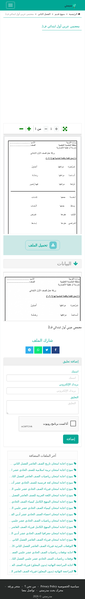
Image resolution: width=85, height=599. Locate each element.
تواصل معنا (28, 590)
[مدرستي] (71, 5)
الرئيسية (73, 14)
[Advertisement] (42, 76)
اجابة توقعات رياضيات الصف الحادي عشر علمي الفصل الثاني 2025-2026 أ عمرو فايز (41, 552)
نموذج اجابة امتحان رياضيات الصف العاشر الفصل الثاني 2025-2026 (41, 476)
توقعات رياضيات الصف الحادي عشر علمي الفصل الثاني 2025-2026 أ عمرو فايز (41, 558)
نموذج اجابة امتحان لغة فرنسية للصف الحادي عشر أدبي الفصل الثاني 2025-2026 (41, 482)
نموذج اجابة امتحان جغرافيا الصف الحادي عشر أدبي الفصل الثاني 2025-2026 (41, 533)
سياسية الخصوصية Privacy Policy (60, 586)
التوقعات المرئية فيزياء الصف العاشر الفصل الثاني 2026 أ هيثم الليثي (41, 546)
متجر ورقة (14, 586)
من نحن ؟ (30, 586)
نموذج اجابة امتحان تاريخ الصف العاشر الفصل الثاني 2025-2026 (41, 463)
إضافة (70, 439)
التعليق (74, 397)
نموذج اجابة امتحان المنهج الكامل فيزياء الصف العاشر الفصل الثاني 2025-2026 (41, 527)
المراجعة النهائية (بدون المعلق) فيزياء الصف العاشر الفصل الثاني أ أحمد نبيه (41, 571)
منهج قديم (60, 14)
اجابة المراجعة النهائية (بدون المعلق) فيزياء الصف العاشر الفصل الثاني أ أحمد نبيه (41, 565)
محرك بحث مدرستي (51, 590)
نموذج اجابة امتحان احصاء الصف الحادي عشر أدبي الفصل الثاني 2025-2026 (41, 514)
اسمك (74, 371)
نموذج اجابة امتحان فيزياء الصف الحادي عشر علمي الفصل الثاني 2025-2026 (41, 488)
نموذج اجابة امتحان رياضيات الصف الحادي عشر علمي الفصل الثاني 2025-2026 (41, 520)
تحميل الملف (38, 245)
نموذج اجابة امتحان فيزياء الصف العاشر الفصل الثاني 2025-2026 (41, 539)
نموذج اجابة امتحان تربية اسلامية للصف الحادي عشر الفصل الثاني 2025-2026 (41, 469)
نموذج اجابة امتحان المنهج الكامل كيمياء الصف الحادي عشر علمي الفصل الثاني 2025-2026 (41, 501)
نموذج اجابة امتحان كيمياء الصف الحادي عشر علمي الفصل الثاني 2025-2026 (41, 507)
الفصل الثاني (44, 14)
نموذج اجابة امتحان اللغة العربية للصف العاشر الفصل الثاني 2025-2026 (41, 495)
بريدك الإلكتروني (68, 384)
